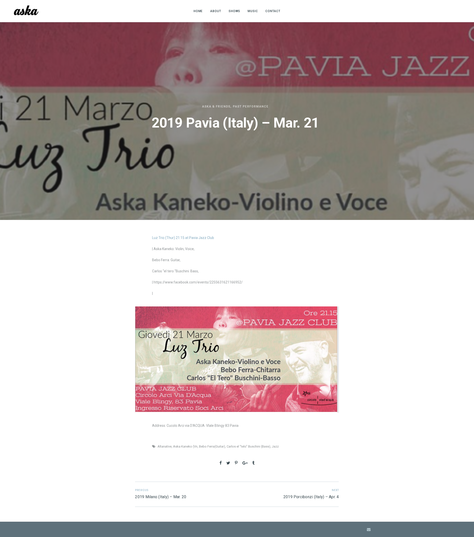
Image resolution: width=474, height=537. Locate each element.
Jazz (275, 446)
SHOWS (234, 11)
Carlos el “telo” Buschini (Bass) (248, 446)
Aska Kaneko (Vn (185, 446)
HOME (198, 11)
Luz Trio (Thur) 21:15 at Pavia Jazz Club (183, 238)
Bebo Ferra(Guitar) (212, 446)
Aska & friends (216, 106)
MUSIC (253, 11)
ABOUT (215, 11)
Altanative (165, 446)
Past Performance (250, 106)
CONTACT (272, 11)
